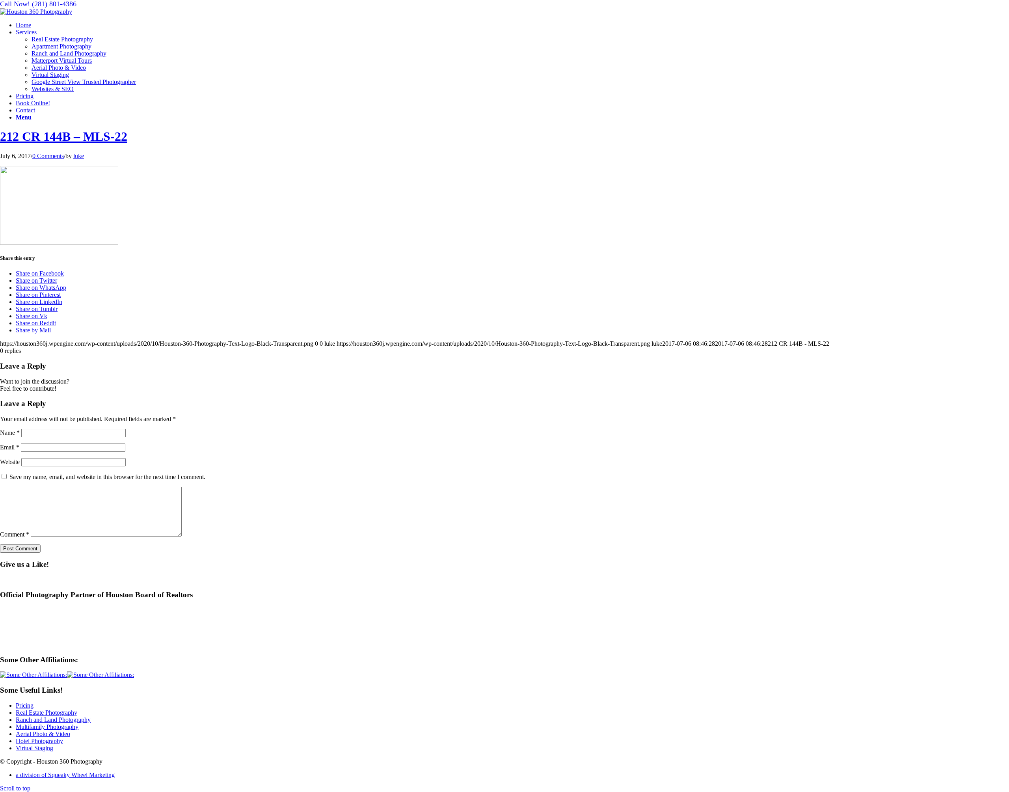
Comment (14, 534)
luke (78, 156)
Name (10, 432)
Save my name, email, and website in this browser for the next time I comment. (107, 476)
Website (10, 461)
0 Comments (48, 156)
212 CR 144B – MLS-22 (63, 136)
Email (9, 447)
